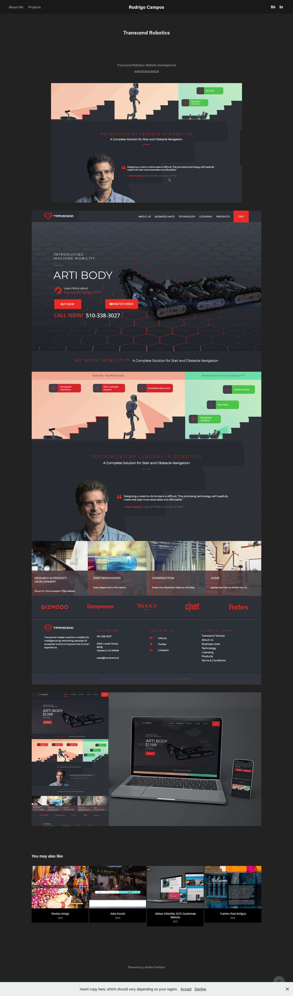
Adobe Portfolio (155, 967)
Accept (186, 989)
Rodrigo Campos (146, 7)
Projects (34, 7)
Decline (200, 989)
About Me (16, 7)
